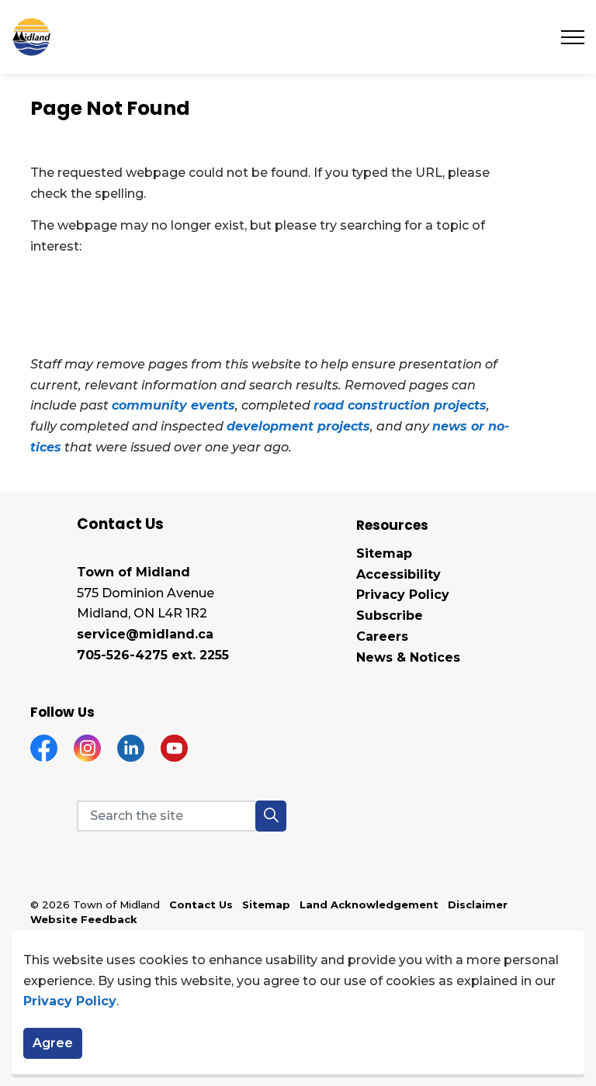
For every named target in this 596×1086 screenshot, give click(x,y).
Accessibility (398, 574)
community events (173, 405)
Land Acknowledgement (369, 904)
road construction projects (400, 405)
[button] (270, 816)
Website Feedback (83, 919)
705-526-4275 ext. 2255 (153, 655)
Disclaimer (478, 904)
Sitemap (384, 553)
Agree (53, 1043)
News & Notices (408, 657)
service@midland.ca (145, 634)
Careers (382, 636)
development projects (298, 426)
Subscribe (389, 615)
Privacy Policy (69, 1001)
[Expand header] (572, 37)
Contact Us (201, 904)
